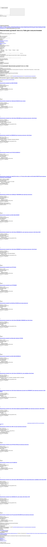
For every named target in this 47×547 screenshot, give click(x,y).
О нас (1, 530)
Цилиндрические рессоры (19, 27)
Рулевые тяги (40, 26)
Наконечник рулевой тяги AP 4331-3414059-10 (10, 152)
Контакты (6, 530)
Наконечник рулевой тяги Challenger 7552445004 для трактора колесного (16, 194)
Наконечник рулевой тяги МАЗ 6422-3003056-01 (10, 356)
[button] (23, 20)
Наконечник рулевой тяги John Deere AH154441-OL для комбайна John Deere (17, 373)
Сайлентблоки (6, 27)
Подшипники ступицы (42, 27)
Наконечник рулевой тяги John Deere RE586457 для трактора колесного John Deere (18, 249)
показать (1, 62)
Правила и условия (3, 533)
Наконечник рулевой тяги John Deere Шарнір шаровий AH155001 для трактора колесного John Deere (22, 408)
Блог (34, 533)
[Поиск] (17, 12)
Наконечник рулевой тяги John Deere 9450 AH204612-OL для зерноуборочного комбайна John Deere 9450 (23, 479)
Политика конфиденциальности (12, 533)
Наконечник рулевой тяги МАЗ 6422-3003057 (9, 214)
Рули (30, 27)
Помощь (3, 530)
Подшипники (25, 26)
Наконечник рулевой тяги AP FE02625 (8, 285)
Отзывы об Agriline (29, 533)
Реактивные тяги (3, 28)
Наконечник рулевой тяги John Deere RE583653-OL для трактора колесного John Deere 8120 (20, 232)
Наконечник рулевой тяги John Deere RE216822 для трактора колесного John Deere (18, 118)
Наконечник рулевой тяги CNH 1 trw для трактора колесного (13, 426)
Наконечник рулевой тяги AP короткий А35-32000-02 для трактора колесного (17, 514)
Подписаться (2, 75)
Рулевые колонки (27, 27)
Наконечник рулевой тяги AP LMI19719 (8, 462)
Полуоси (36, 26)
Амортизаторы (11, 27)
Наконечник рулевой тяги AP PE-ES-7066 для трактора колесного (14, 444)
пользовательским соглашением (30, 76)
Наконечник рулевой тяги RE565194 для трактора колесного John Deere (16, 135)
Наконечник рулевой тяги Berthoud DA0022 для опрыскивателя (14, 303)
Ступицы (21, 26)
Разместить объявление (4, 72)
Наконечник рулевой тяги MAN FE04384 (8, 83)
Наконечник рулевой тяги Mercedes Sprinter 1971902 (11, 338)
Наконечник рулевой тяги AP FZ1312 (8, 267)
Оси (28, 26)
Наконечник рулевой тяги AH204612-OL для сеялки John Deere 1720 (15, 496)
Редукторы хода (32, 26)
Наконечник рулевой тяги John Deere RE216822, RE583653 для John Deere (16, 320)
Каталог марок (37, 533)
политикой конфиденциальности (18, 76)
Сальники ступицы (35, 27)
